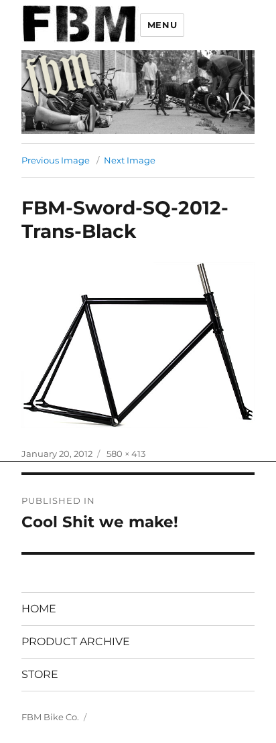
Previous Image (55, 160)
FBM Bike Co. (50, 717)
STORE (39, 674)
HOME (38, 608)
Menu (162, 24)
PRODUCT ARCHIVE (75, 641)
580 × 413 (126, 453)
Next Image (129, 160)
